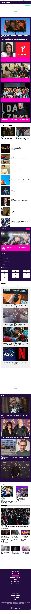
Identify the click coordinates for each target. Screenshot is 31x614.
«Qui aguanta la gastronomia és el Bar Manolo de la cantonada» (7, 502)
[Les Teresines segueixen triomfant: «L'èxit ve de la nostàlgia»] (22, 491)
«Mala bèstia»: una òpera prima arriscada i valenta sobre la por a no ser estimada (7, 139)
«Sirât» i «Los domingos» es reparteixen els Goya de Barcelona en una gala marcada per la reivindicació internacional (14, 527)
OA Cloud (18, 608)
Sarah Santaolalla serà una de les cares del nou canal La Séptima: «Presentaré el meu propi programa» (15, 59)
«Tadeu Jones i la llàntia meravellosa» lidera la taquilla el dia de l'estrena (20, 190)
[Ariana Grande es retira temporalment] (5, 548)
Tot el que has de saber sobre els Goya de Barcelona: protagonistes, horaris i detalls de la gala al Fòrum (15, 539)
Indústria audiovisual (4, 525)
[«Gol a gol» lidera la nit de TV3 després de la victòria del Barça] (15, 239)
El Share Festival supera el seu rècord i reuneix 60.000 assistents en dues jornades (25, 553)
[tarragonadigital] (15, 595)
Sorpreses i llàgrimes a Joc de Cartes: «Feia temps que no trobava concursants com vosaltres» (19, 148)
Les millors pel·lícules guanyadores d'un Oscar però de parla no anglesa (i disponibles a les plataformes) (20, 222)
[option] (8, 134)
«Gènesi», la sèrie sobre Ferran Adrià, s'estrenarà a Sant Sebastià (20, 169)
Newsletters (24, 0)
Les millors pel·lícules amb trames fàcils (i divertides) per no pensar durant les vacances (14, 40)
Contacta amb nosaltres (15, 575)
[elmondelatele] (15, 597)
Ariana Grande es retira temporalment (5, 553)
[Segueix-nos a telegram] (17, 573)
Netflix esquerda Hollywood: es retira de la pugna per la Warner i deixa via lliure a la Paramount (25, 539)
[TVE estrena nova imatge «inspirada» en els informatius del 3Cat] (5, 180)
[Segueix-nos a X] (14, 573)
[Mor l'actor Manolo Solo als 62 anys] (15, 469)
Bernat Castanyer (13, 149)
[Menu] (0, 5)
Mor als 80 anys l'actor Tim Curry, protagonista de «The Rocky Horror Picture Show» (20, 201)
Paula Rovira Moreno (4, 503)
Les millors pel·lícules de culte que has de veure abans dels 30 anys (14, 36)
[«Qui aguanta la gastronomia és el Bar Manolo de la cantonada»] (7, 491)
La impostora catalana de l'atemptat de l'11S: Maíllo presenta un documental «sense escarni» (15, 325)
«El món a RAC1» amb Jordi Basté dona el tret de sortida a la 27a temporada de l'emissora (14, 100)
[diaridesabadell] (15, 591)
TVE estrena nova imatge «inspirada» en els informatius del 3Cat (20, 179)
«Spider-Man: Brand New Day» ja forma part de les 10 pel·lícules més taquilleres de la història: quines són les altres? (15, 344)
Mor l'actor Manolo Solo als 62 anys (7, 479)
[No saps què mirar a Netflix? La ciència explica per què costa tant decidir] (15, 296)
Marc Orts (3, 120)
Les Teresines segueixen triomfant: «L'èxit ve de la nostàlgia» (20, 499)
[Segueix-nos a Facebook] (12, 573)
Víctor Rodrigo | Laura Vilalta (4, 528)
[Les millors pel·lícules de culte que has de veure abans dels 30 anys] (15, 26)
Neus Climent (12, 180)
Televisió (3, 118)
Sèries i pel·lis (3, 136)
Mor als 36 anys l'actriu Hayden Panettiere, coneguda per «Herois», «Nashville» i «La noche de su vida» (15, 416)
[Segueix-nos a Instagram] (15, 573)
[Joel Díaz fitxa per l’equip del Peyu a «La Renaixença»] (15, 71)
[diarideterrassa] (15, 593)
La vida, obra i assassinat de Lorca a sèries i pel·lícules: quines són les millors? (19, 211)
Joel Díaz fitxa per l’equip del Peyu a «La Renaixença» (10, 79)
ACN (15, 326)
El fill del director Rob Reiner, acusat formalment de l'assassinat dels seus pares (15, 437)
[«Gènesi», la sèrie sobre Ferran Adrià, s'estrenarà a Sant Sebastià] (5, 169)
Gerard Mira (3, 248)
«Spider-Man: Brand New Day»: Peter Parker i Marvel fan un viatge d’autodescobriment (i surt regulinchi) (23, 139)
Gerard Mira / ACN (13, 191)
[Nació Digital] (4, 2)
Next (2, 551)
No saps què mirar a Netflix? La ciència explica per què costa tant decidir (15, 306)
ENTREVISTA (3, 498)
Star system (12, 199)
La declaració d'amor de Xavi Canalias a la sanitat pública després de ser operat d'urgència (15, 458)
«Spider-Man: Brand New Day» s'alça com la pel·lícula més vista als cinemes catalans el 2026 (20, 158)
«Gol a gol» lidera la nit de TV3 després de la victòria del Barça (14, 247)
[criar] (15, 600)
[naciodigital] (15, 589)
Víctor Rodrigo (12, 212)
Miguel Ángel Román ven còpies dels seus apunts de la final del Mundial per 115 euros (15, 119)
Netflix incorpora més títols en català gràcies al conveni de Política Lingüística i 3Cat (15, 363)
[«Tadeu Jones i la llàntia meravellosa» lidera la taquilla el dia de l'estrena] (5, 190)
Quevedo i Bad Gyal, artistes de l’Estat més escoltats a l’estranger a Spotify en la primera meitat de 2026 (15, 554)
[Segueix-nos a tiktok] (18, 573)
